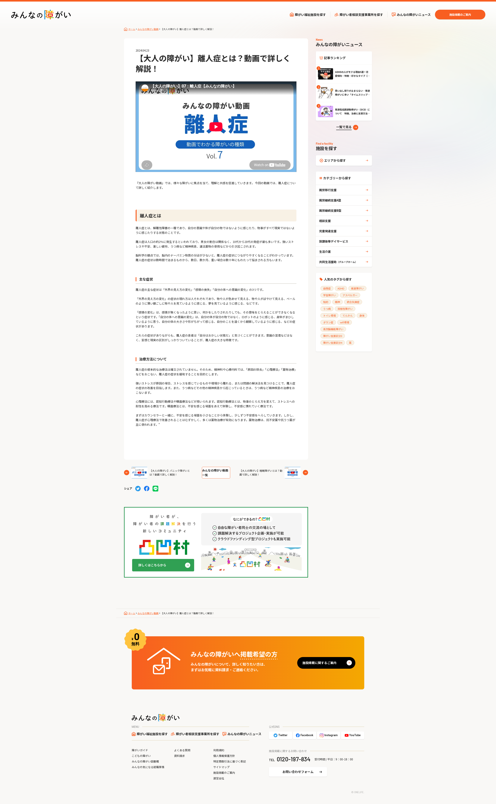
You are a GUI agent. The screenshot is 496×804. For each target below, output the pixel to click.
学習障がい (329, 295)
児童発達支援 (328, 231)
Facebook (307, 735)
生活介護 (325, 252)
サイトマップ (221, 767)
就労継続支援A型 (330, 200)
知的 (325, 302)
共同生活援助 (338, 262)
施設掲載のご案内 (460, 14)
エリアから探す (335, 160)
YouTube (355, 735)
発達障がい (357, 288)
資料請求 (179, 756)
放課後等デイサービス (333, 241)
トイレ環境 (329, 315)
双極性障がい (345, 309)
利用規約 (218, 750)
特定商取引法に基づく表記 (229, 761)
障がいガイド (140, 750)
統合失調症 (353, 302)
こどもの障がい (141, 756)
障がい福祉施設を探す (310, 14)
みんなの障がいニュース (414, 14)
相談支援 (325, 221)
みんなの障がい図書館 (145, 761)
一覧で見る (344, 126)
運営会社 (218, 778)
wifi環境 (344, 322)
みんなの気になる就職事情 (148, 767)
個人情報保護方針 (224, 756)
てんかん (348, 315)
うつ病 (327, 309)
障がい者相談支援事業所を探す (361, 14)
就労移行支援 (328, 190)
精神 (337, 302)
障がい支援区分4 (332, 343)
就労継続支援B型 (330, 210)
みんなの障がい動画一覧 (215, 472)
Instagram (331, 735)
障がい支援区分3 (332, 336)
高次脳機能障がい (333, 329)
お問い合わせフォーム (297, 771)
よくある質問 (182, 750)
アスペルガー (350, 295)
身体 (361, 315)
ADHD (341, 288)
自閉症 (327, 288)
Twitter (283, 735)
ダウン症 (328, 322)
